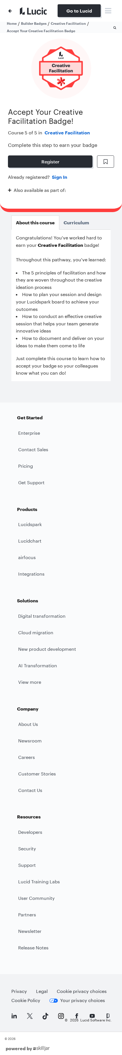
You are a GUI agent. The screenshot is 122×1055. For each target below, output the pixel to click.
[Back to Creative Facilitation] (10, 10)
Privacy (19, 991)
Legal (42, 991)
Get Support (31, 482)
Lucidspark (30, 524)
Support (27, 865)
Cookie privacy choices (82, 991)
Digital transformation (42, 616)
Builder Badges (34, 23)
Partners (27, 914)
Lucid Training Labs (39, 881)
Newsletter (29, 931)
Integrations (31, 573)
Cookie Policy (25, 1000)
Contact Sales (33, 449)
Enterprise (29, 433)
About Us (28, 724)
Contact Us (30, 790)
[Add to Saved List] (105, 161)
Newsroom (30, 740)
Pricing (25, 466)
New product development (47, 649)
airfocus (27, 557)
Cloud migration (35, 632)
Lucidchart (29, 540)
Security (27, 848)
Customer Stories (37, 773)
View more (29, 682)
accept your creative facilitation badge (41, 31)
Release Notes (33, 947)
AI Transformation (37, 665)
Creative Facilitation (67, 132)
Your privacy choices (82, 1000)
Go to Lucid (79, 10)
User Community (36, 898)
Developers (30, 832)
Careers (26, 757)
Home (12, 23)
